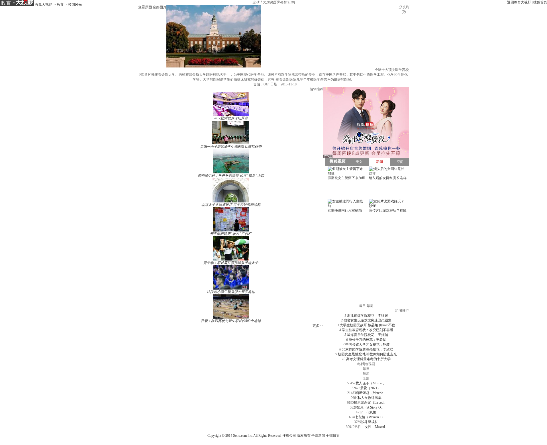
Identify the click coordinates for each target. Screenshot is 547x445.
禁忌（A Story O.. (370, 407)
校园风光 (75, 5)
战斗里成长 (369, 422)
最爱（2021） (370, 388)
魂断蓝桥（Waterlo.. (370, 393)
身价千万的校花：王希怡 (367, 340)
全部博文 (333, 436)
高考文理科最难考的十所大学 (368, 359)
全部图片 (159, 7)
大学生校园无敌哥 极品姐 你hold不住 (367, 325)
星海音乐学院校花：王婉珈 (367, 335)
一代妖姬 (369, 412)
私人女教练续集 (369, 398)
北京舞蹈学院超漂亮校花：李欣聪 (367, 349)
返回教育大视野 (519, 2)
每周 (366, 374)
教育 (60, 5)
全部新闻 (318, 436)
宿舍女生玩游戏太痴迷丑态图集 (367, 320)
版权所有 (304, 436)
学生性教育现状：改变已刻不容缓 (367, 330)
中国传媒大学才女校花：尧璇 (367, 344)
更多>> (318, 326)
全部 (366, 378)
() (404, 12)
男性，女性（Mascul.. (370, 427)
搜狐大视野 (43, 5)
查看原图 (145, 7)
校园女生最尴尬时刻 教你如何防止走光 (367, 354)
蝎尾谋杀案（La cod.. (369, 403)
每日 (366, 369)
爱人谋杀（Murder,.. (370, 383)
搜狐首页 (540, 2)
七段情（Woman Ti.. (369, 417)
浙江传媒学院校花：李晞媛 (367, 315)
